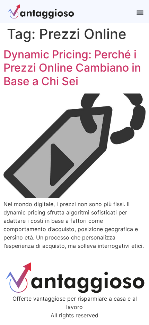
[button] (140, 12)
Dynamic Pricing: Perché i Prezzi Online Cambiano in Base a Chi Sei (72, 68)
